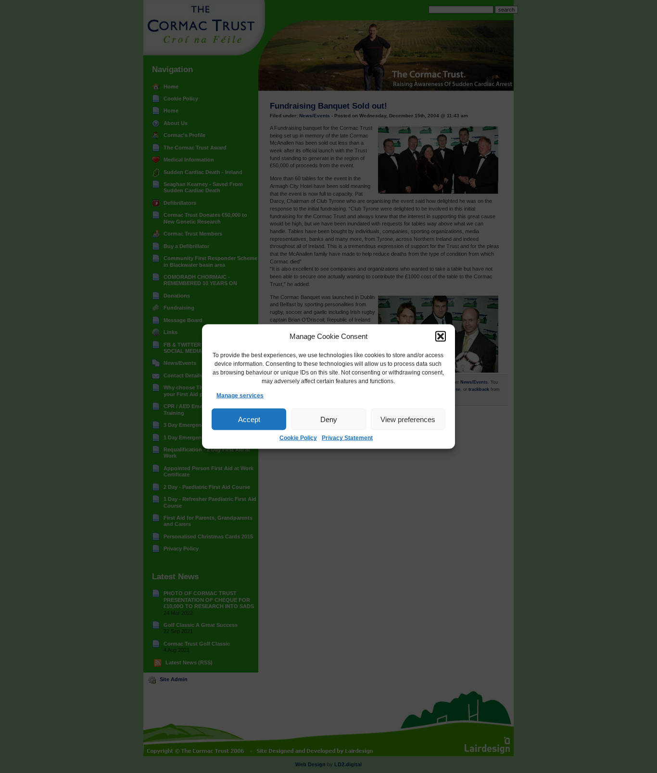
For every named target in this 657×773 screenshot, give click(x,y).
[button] (440, 336)
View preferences (407, 419)
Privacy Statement (347, 438)
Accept (249, 419)
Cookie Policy (298, 438)
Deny (328, 419)
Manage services (240, 395)
